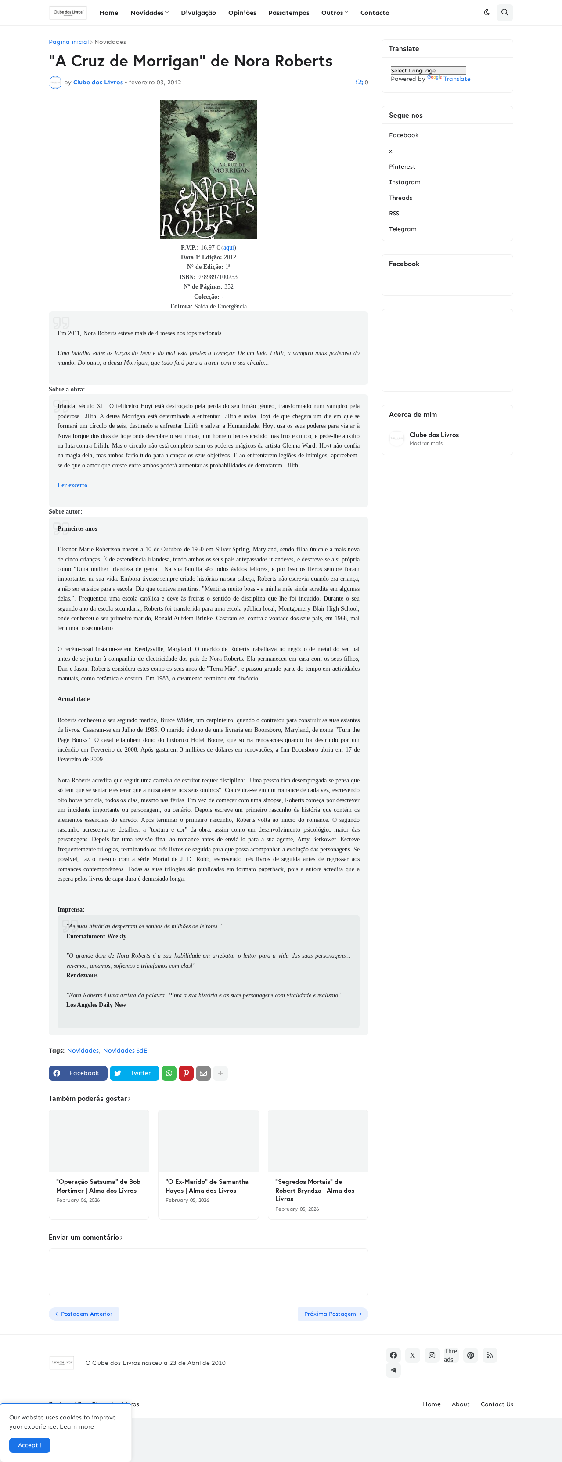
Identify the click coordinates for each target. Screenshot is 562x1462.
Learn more (77, 1426)
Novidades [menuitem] (146, 13)
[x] (412, 1355)
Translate (457, 79)
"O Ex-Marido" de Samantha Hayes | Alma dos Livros (207, 1185)
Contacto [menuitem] (374, 13)
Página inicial (69, 42)
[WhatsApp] (169, 1073)
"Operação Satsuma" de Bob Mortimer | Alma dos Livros (98, 1185)
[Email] (203, 1073)
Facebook (403, 135)
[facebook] (393, 1355)
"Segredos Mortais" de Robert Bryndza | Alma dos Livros (314, 1190)
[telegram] (393, 1370)
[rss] (490, 1355)
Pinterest (402, 166)
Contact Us (497, 1404)
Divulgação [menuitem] (198, 13)
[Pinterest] (186, 1073)
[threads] (451, 1355)
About (461, 1404)
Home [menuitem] (108, 13)
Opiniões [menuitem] (242, 13)
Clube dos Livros (434, 435)
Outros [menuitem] (332, 13)
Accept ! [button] (30, 1445)
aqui (228, 247)
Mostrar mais (426, 443)
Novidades (110, 42)
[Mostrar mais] (220, 1073)
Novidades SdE (125, 1050)
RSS (394, 213)
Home (432, 1404)
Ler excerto (72, 485)
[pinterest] (470, 1355)
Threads (400, 198)
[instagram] (432, 1355)
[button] (487, 12)
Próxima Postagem (330, 1313)
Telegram (403, 229)
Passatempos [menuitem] (288, 13)
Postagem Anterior (86, 1313)
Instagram (405, 182)
